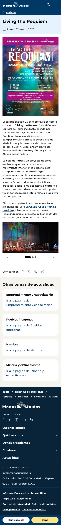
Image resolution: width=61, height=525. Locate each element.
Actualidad (11, 457)
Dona (45, 519)
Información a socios (16, 493)
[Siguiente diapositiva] (53, 257)
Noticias (11, 12)
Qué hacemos (13, 435)
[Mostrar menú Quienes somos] (57, 428)
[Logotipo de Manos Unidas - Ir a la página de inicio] (16, 5)
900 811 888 (10, 483)
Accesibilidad (38, 493)
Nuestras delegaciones (29, 391)
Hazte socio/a (16, 519)
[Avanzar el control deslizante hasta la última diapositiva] (8, 257)
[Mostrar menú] (55, 5)
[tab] (28, 257)
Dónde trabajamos (16, 442)
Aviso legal (24, 498)
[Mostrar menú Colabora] (57, 450)
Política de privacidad (16, 504)
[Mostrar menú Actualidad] (57, 458)
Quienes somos (14, 428)
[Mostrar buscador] (47, 4)
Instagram (16, 420)
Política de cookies (44, 504)
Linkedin (31, 420)
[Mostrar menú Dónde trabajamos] (57, 443)
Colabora (9, 450)
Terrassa (8, 396)
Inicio (6, 391)
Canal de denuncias (34, 509)
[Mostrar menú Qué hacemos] (57, 435)
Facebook (3, 420)
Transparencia (11, 509)
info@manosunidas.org (17, 472)
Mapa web (9, 498)
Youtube (24, 420)
